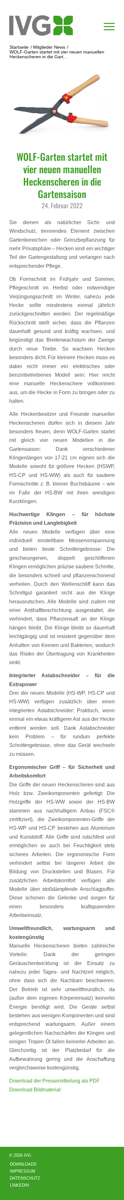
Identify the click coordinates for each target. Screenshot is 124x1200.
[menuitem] (106, 25)
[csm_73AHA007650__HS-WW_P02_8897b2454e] (62, 107)
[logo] (51, 25)
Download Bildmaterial (35, 1089)
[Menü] (106, 25)
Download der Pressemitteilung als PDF (54, 1080)
